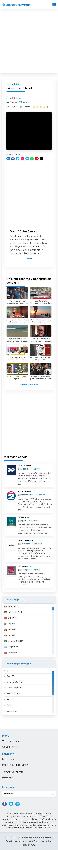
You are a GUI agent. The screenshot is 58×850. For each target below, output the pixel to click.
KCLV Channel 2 (26, 492)
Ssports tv (12, 711)
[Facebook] (13, 158)
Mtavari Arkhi (24, 567)
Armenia (12, 653)
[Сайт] (8, 158)
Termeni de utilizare (12, 772)
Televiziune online (11, 741)
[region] (29, 630)
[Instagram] (22, 158)
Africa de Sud (15, 612)
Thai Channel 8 (25, 541)
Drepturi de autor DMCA (15, 765)
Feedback (7, 777)
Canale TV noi (9, 747)
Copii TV (11, 676)
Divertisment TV (14, 688)
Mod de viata (13, 694)
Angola (11, 635)
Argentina (13, 647)
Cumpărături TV (14, 682)
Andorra (12, 629)
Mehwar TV (23, 518)
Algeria (11, 624)
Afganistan (13, 606)
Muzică (10, 699)
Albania (12, 618)
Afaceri (10, 671)
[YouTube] (37, 158)
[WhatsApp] (32, 158)
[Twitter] (17, 158)
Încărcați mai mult (29, 385)
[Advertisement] (29, 42)
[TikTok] (41, 158)
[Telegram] (27, 158)
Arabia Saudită (15, 641)
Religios (10, 705)
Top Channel (24, 466)
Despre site (8, 759)
